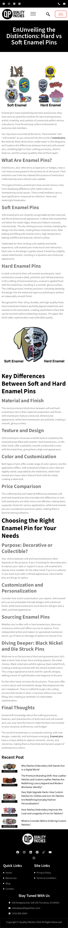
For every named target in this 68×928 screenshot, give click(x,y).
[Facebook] (4, 4)
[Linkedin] (14, 4)
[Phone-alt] (59, 4)
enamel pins (58, 138)
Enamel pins (56, 736)
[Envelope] (64, 4)
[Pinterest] (19, 4)
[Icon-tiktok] (43, 852)
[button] (34, 14)
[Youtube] (50, 852)
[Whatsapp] (34, 858)
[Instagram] (9, 4)
